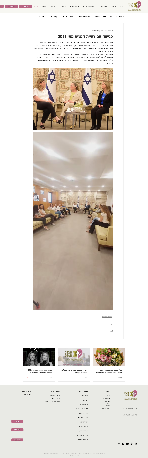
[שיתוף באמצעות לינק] (112, 324)
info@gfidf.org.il (128, 415)
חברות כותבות (68, 16)
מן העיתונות (53, 16)
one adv (46, 453)
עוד (43, 16)
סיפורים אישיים (84, 16)
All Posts (120, 16)
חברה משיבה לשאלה (103, 16)
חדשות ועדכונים (107, 317)
